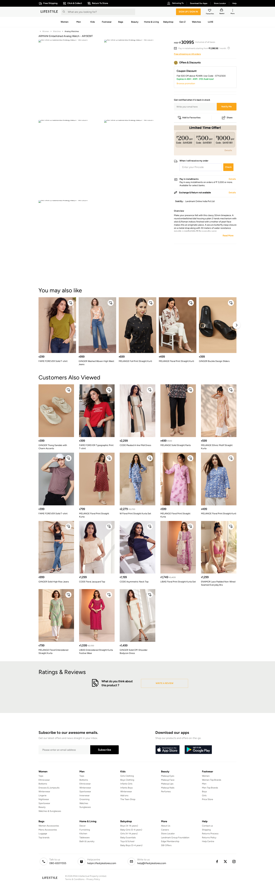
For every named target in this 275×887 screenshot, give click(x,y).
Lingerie (42, 795)
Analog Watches (72, 31)
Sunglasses (85, 807)
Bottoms (43, 783)
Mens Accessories (48, 829)
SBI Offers (166, 845)
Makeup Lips (167, 783)
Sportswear (44, 803)
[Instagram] (234, 861)
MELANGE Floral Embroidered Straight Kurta (53, 652)
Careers (165, 829)
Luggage (43, 833)
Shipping (206, 829)
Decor (82, 825)
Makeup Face (167, 780)
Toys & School (127, 841)
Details (228, 150)
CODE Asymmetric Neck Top (134, 581)
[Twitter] (225, 861)
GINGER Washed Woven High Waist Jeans (96, 363)
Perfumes (166, 791)
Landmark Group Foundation (175, 837)
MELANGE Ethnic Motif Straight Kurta (217, 447)
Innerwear (84, 795)
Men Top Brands (210, 787)
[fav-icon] (210, 11)
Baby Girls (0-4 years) (131, 829)
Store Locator (168, 833)
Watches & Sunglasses (50, 811)
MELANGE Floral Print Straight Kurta (94, 515)
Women (45, 31)
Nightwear (44, 799)
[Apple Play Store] (167, 749)
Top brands (44, 837)
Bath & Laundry (86, 841)
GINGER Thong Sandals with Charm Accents (53, 447)
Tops (41, 776)
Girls (204, 795)
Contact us (207, 825)
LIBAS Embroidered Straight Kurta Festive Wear (96, 652)
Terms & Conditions (75, 879)
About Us (165, 825)
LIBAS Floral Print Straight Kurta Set (178, 581)
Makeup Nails (167, 787)
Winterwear (44, 791)
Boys (204, 791)
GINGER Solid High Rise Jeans (54, 581)
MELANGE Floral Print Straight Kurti (176, 361)
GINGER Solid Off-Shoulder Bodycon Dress (134, 652)
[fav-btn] (70, 303)
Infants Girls (126, 783)
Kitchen (83, 833)
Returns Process (210, 833)
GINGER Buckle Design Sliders (214, 361)
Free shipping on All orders (187, 54)
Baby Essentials (128, 837)
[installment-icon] (176, 48)
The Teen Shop (127, 799)
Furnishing (84, 829)
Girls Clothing (127, 776)
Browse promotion (186, 83)
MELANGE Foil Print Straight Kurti (135, 361)
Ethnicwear (44, 780)
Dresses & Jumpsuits (49, 787)
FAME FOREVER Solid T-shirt (53, 361)
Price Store (207, 799)
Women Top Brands (211, 780)
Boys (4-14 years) (129, 825)
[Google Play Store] (198, 749)
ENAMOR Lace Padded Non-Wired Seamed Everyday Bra (218, 583)
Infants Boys (126, 787)
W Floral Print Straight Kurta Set (135, 513)
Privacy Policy (93, 879)
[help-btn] (229, 48)
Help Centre (208, 841)
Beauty (42, 807)
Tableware (84, 837)
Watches (57, 31)
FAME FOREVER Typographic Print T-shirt (96, 447)
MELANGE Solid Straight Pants (175, 445)
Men (204, 783)
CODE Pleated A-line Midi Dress (135, 445)
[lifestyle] (49, 12)
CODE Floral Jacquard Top (92, 581)
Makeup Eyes (167, 776)
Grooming (84, 799)
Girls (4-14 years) (129, 833)
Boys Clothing (127, 780)
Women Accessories (49, 825)
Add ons (124, 795)
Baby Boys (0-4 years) (131, 845)
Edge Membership (170, 841)
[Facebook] (217, 861)
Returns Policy (209, 837)
